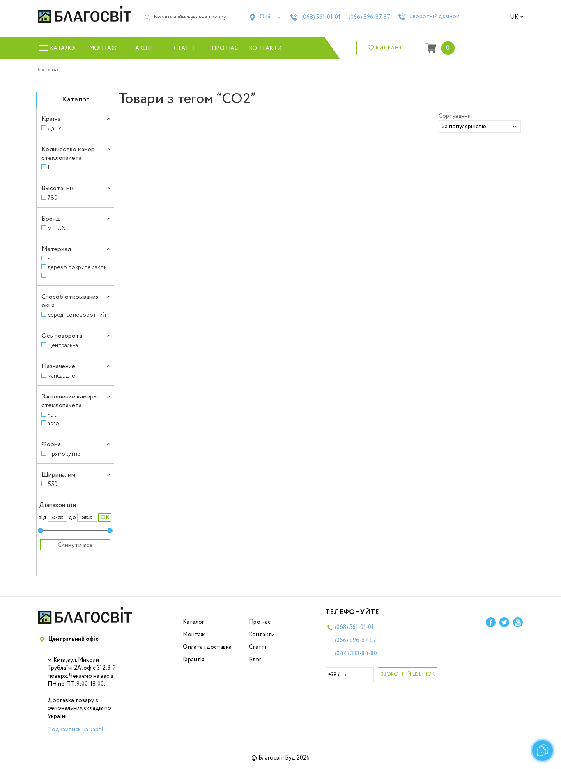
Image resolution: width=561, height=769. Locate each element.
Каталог (193, 622)
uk (514, 17)
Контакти (265, 48)
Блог (255, 660)
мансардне (61, 376)
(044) (356, 653)
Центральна (63, 345)
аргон (55, 423)
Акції (143, 48)
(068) (320, 17)
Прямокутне (64, 454)
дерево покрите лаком (78, 267)
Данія (55, 128)
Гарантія (194, 660)
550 (52, 484)
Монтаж (103, 48)
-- (50, 276)
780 (52, 198)
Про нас (225, 48)
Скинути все (75, 545)
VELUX (56, 228)
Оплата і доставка (207, 647)
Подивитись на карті (75, 729)
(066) (369, 17)
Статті (184, 48)
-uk (52, 259)
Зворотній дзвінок (434, 17)
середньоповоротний (77, 315)
